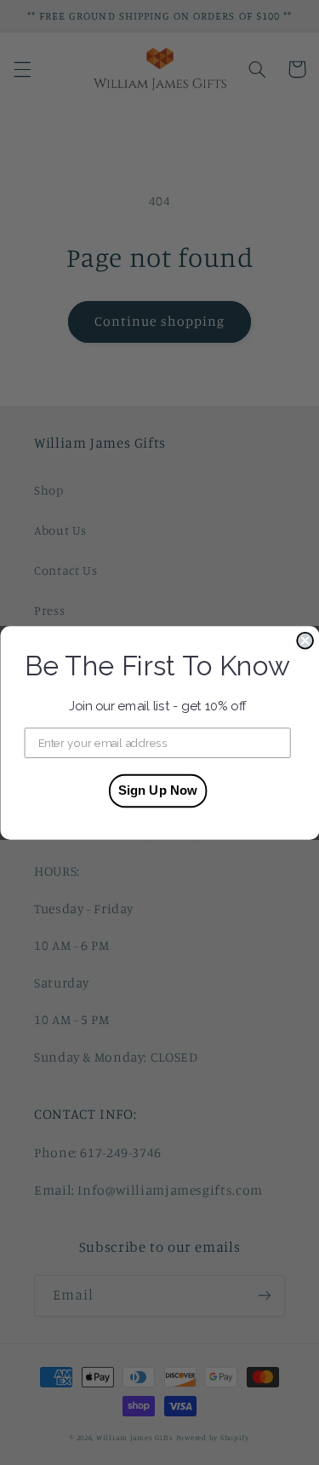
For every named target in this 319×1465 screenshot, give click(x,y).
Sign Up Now (157, 790)
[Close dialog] (305, 640)
